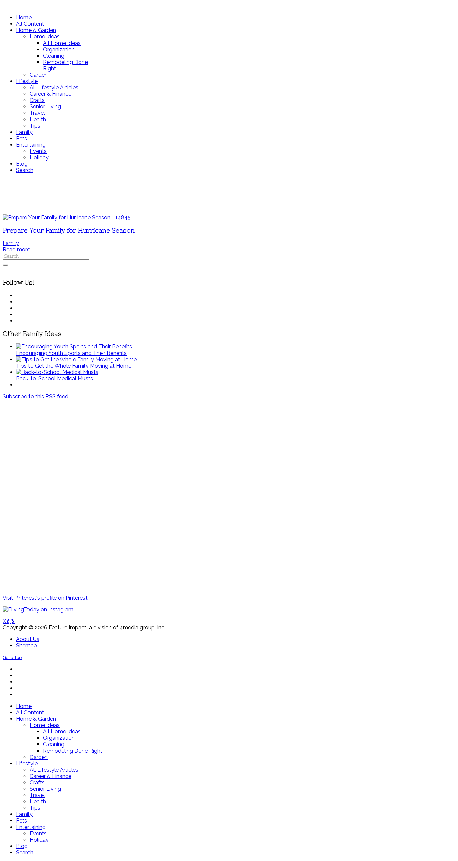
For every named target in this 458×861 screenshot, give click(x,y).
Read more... (18, 249)
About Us (27, 639)
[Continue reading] (74, 346)
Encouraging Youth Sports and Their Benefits (71, 353)
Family (11, 243)
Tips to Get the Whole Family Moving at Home (73, 366)
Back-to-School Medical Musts (54, 378)
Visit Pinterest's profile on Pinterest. (46, 598)
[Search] (5, 265)
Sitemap (26, 645)
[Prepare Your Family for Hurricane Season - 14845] (67, 217)
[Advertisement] (199, 194)
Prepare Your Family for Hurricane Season (69, 230)
